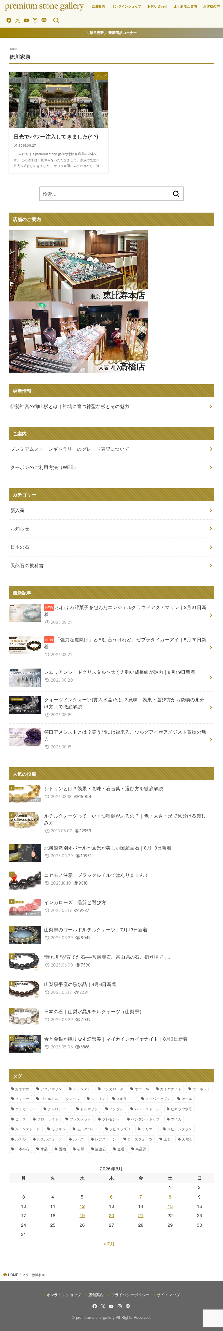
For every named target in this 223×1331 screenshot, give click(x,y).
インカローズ (113, 1088)
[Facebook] (8, 20)
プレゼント (111, 1118)
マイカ (176, 1118)
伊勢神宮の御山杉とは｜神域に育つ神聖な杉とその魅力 (70, 406)
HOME (13, 1274)
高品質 (140, 1148)
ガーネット (202, 1088)
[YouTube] (26, 20)
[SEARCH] (56, 20)
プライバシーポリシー (130, 1294)
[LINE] (44, 20)
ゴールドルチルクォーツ (60, 1098)
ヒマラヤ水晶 (181, 1108)
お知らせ (20, 528)
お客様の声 (211, 6)
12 (82, 1206)
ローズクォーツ (139, 1138)
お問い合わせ (157, 6)
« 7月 (109, 1243)
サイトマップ (168, 1294)
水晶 (44, 1148)
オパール (142, 1088)
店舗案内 (98, 6)
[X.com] (17, 20)
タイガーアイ (26, 1108)
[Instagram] (35, 20)
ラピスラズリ (120, 1128)
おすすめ (22, 1088)
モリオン (58, 1128)
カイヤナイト (170, 1088)
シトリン (98, 1098)
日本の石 (22, 1148)
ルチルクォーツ (49, 1138)
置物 (62, 1148)
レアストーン (105, 1138)
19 (82, 1215)
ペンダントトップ (145, 1118)
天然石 (187, 1138)
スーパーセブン (157, 1098)
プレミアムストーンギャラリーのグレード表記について (70, 449)
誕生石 (100, 1148)
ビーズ (20, 1118)
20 (111, 1215)
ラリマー (149, 1128)
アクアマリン (51, 1088)
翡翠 (80, 1148)
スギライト (125, 1098)
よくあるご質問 (185, 6)
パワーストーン (147, 1108)
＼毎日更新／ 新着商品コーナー (111, 32)
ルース (78, 1138)
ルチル (20, 1138)
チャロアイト (58, 1108)
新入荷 (17, 510)
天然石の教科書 (27, 565)
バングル (116, 1108)
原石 (167, 1138)
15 (170, 1206)
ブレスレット (80, 1118)
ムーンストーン (27, 1128)
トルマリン (89, 1108)
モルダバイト (87, 1128)
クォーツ (22, 1098)
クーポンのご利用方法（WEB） (44, 467)
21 (141, 1215)
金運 (121, 1148)
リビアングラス (179, 1128)
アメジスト (82, 1088)
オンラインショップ (126, 6)
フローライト (47, 1118)
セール (186, 1098)
